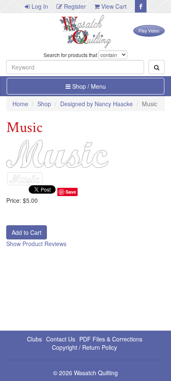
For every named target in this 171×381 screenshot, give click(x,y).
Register (74, 6)
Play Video (149, 31)
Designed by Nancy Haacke (96, 104)
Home (20, 104)
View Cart (113, 6)
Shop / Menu (88, 86)
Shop (44, 104)
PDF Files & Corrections (110, 339)
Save (71, 192)
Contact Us (60, 339)
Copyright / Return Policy (84, 347)
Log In (39, 6)
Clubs (34, 339)
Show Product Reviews (36, 243)
